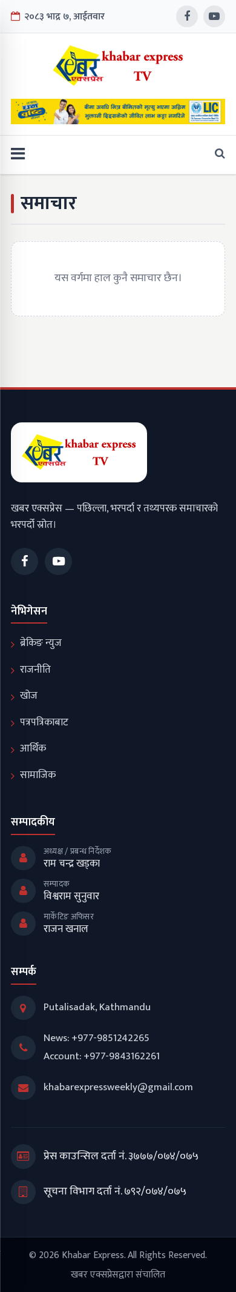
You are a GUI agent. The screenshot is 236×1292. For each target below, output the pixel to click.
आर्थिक (33, 748)
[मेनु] (18, 155)
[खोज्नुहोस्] (216, 155)
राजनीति (35, 669)
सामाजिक (38, 775)
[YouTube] (214, 16)
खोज (29, 695)
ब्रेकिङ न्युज (41, 642)
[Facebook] (187, 16)
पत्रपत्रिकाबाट (44, 722)
